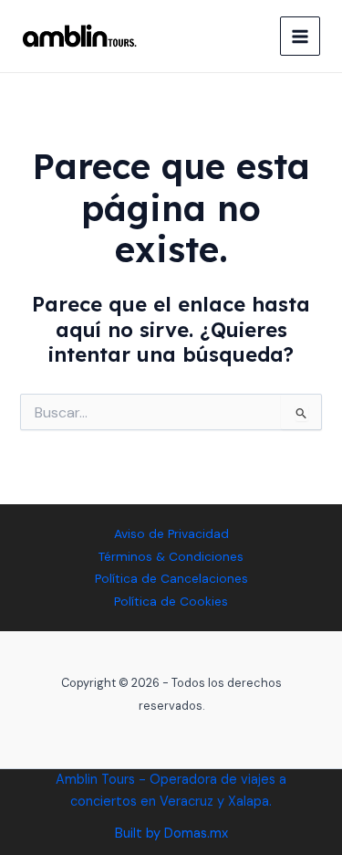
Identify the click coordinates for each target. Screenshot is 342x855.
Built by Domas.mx (171, 833)
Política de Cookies (171, 601)
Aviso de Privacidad (171, 533)
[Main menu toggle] (300, 36)
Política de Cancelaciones (171, 578)
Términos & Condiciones (171, 556)
